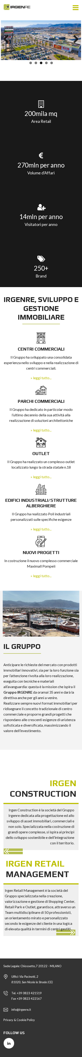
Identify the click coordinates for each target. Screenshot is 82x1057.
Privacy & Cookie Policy (19, 1020)
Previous (7, 39)
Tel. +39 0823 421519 (26, 993)
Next (74, 39)
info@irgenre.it (21, 1009)
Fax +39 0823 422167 (26, 998)
